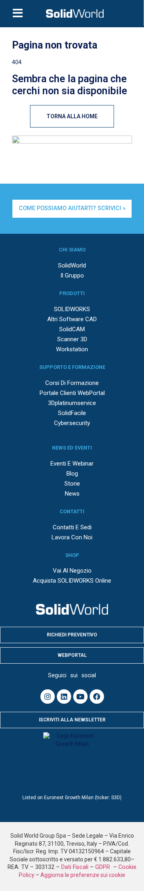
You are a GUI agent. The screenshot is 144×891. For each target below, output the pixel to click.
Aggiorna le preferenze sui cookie (82, 875)
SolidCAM (72, 329)
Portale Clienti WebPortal (72, 393)
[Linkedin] (64, 696)
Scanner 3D (72, 339)
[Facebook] (97, 696)
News (72, 493)
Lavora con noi (72, 537)
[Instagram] (47, 696)
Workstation (72, 349)
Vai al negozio (72, 570)
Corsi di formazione (72, 383)
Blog (72, 473)
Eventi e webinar (72, 463)
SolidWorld (72, 265)
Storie (72, 483)
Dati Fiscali (74, 867)
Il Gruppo (72, 275)
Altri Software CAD (72, 319)
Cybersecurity (72, 423)
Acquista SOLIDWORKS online (72, 580)
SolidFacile (72, 413)
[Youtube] (80, 696)
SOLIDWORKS (72, 309)
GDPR (103, 867)
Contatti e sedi (72, 527)
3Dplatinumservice (72, 403)
